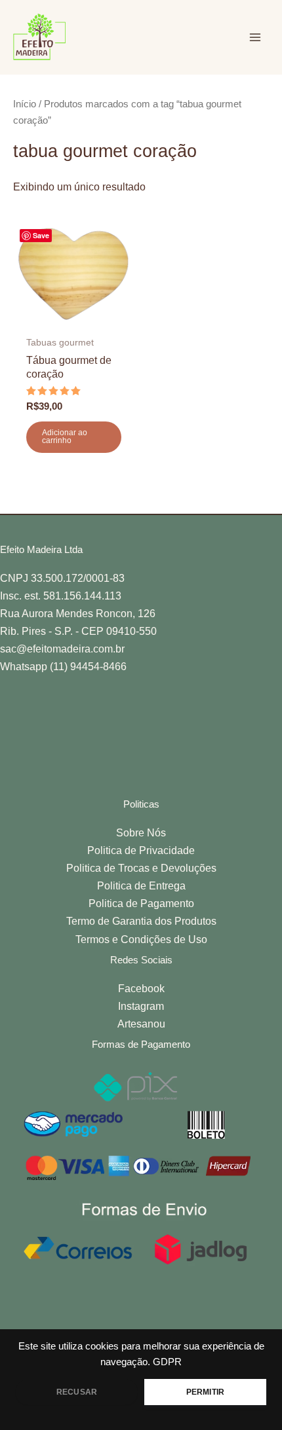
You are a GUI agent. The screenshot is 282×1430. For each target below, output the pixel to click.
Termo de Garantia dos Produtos (141, 921)
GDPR (167, 1362)
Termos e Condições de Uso (141, 939)
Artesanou (141, 1023)
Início (24, 103)
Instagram (141, 1006)
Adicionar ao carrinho (64, 436)
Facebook (141, 988)
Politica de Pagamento (141, 903)
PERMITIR (205, 1392)
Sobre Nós (141, 832)
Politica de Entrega (141, 885)
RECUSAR (76, 1392)
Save (41, 235)
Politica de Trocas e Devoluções (141, 868)
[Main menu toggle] (255, 37)
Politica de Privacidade (141, 850)
